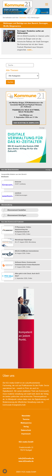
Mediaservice (26, 423)
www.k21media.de (26, 461)
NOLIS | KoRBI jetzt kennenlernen (27, 251)
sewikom (18, 193)
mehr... (30, 50)
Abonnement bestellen (16, 210)
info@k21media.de (26, 458)
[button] (5, 471)
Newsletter (26, 416)
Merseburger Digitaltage (23, 239)
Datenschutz (26, 430)
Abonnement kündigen (16, 215)
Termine (26, 419)
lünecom (18, 181)
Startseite (22, 18)
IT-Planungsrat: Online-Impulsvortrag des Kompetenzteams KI (23, 229)
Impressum (26, 434)
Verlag (26, 427)
